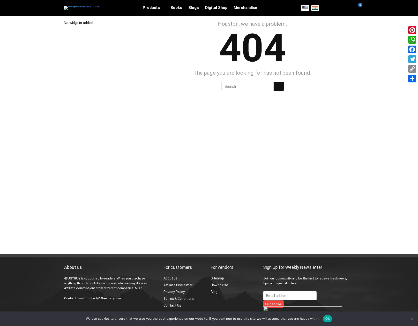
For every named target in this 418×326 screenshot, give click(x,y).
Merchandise (245, 7)
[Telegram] (412, 59)
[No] (412, 318)
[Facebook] (412, 49)
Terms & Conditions (179, 299)
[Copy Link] (412, 69)
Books (176, 7)
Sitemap (217, 278)
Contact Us (172, 305)
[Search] (279, 86)
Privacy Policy (174, 292)
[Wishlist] (345, 8)
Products (151, 7)
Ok (327, 318)
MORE (139, 288)
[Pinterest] (412, 30)
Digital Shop (216, 7)
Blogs (193, 7)
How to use (219, 285)
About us (171, 278)
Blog (214, 292)
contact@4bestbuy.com (103, 298)
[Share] (412, 78)
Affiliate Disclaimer (178, 285)
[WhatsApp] (412, 40)
